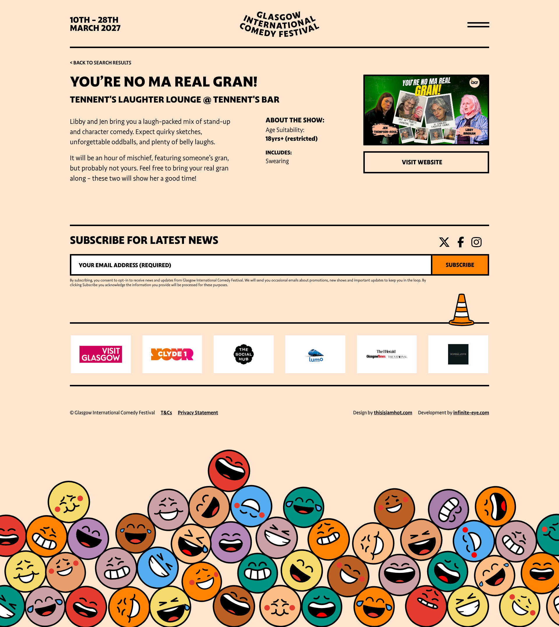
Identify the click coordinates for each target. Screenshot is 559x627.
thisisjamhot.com (393, 413)
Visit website (422, 162)
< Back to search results (100, 63)
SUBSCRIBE (460, 265)
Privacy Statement (198, 413)
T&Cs (166, 413)
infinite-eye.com (471, 413)
